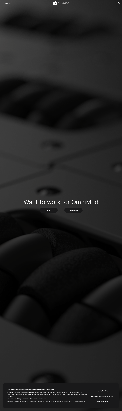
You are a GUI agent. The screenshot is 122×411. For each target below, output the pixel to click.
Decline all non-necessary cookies (102, 396)
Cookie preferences (102, 401)
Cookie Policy (16, 399)
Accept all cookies (102, 391)
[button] (118, 3)
